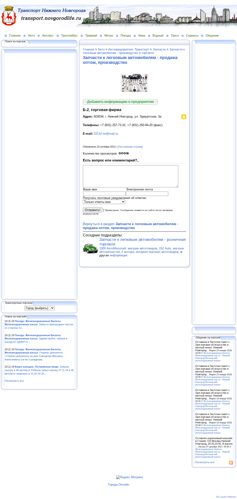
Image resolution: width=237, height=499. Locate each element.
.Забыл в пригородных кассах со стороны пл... (39, 324)
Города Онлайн (118, 484)
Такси (175, 35)
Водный (158, 35)
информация (118, 255)
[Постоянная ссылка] (130, 146)
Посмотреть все (14, 380)
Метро (108, 35)
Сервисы (192, 35)
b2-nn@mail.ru (108, 133)
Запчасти (159, 49)
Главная (15, 35)
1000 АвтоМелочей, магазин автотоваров (128, 248)
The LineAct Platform (226, 497)
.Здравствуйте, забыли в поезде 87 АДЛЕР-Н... (36, 338)
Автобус (48, 35)
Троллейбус (69, 35)
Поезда (126, 35)
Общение (212, 35)
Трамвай (91, 35)
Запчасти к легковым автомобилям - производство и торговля (134, 51)
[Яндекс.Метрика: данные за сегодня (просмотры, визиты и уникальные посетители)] (129, 477)
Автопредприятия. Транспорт (128, 49)
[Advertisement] (39, 175)
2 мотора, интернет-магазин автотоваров (150, 252)
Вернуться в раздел (130, 226)
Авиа (141, 35)
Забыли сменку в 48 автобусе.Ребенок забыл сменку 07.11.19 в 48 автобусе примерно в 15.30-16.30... (39, 370)
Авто (31, 35)
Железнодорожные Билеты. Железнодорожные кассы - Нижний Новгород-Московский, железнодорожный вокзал (212, 357)
